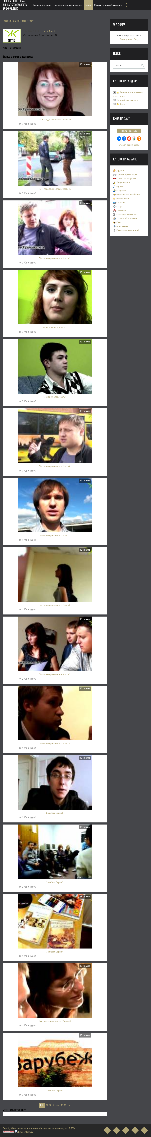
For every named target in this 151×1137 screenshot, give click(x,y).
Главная (7, 21)
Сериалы (120, 202)
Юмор (122, 104)
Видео (16, 21)
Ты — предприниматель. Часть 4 (54, 743)
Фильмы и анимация (126, 214)
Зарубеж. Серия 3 (54, 1090)
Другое (120, 170)
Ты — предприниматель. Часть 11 (55, 119)
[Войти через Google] (134, 138)
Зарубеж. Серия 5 (54, 882)
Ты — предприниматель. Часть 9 (54, 258)
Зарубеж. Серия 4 (54, 952)
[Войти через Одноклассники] (139, 138)
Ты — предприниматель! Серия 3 (55, 1021)
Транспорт (121, 210)
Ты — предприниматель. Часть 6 (54, 605)
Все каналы (122, 226)
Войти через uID (129, 131)
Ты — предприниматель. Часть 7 (54, 535)
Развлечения (122, 198)
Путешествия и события (128, 194)
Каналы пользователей (127, 230)
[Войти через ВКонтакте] (119, 138)
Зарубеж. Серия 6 (54, 813)
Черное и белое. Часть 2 (55, 327)
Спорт (119, 206)
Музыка (120, 186)
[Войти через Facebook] (124, 138)
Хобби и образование (126, 218)
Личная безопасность (127, 100)
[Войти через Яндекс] (129, 138)
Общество (121, 190)
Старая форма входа (129, 145)
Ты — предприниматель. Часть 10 (55, 189)
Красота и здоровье (126, 178)
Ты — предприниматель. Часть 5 (54, 674)
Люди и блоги (27, 21)
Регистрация (126, 39)
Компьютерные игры (126, 174)
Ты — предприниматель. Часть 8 (54, 466)
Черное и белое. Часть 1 (55, 397)
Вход (136, 39)
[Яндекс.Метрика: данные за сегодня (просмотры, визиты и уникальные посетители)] (24, 1132)
